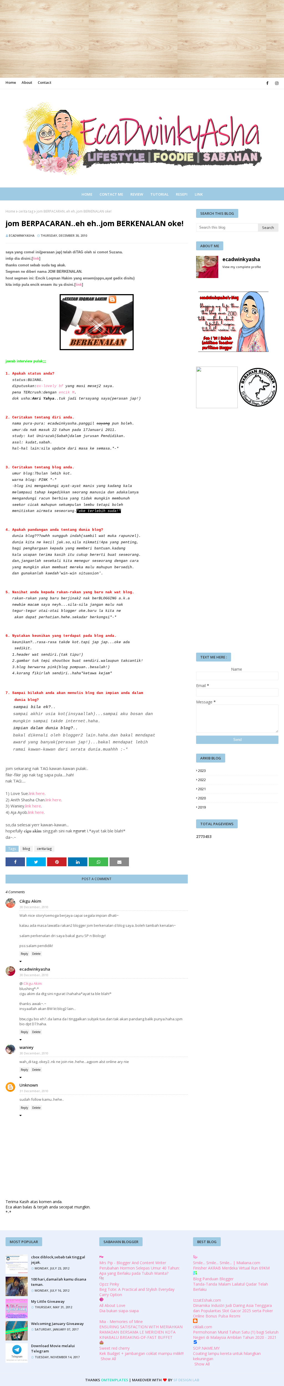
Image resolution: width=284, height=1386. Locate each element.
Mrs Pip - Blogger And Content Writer (132, 1262)
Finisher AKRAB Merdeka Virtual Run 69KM (231, 1268)
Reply (24, 954)
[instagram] (275, 83)
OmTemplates (114, 1379)
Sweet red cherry (114, 1348)
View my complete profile (241, 267)
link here (37, 793)
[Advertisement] (140, 39)
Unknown (28, 1085)
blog (26, 848)
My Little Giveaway (48, 1301)
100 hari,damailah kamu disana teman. (58, 1282)
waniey (26, 1047)
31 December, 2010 (34, 1091)
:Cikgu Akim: (32, 983)
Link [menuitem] (199, 194)
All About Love (112, 1305)
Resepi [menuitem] (181, 194)
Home (11, 82)
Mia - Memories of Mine (121, 1321)
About (27, 82)
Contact (44, 82)
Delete (36, 954)
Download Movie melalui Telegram (53, 1348)
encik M (66, 392)
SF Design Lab (186, 1379)
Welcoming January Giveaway (57, 1323)
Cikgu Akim (30, 901)
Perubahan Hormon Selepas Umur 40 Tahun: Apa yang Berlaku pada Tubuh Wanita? (139, 1270)
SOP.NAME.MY (206, 1348)
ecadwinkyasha (21, 235)
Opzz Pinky (109, 1284)
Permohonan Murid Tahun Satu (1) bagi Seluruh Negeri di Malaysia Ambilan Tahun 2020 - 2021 (235, 1334)
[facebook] (267, 83)
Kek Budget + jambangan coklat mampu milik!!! (141, 1353)
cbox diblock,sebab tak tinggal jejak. (58, 1259)
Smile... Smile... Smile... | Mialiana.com (226, 1262)
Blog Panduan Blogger (213, 1278)
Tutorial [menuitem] (159, 194)
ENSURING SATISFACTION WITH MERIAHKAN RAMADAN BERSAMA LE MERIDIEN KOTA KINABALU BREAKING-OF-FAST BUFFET (140, 1332)
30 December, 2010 (34, 907)
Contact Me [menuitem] (111, 194)
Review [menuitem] (136, 194)
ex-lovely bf (50, 386)
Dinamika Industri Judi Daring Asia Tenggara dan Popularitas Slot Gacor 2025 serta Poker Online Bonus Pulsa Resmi (233, 1311)
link (36, 258)
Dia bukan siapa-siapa (119, 1310)
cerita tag (26, 211)
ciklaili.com (202, 1326)
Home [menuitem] (87, 194)
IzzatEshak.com (207, 1300)
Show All (108, 1358)
